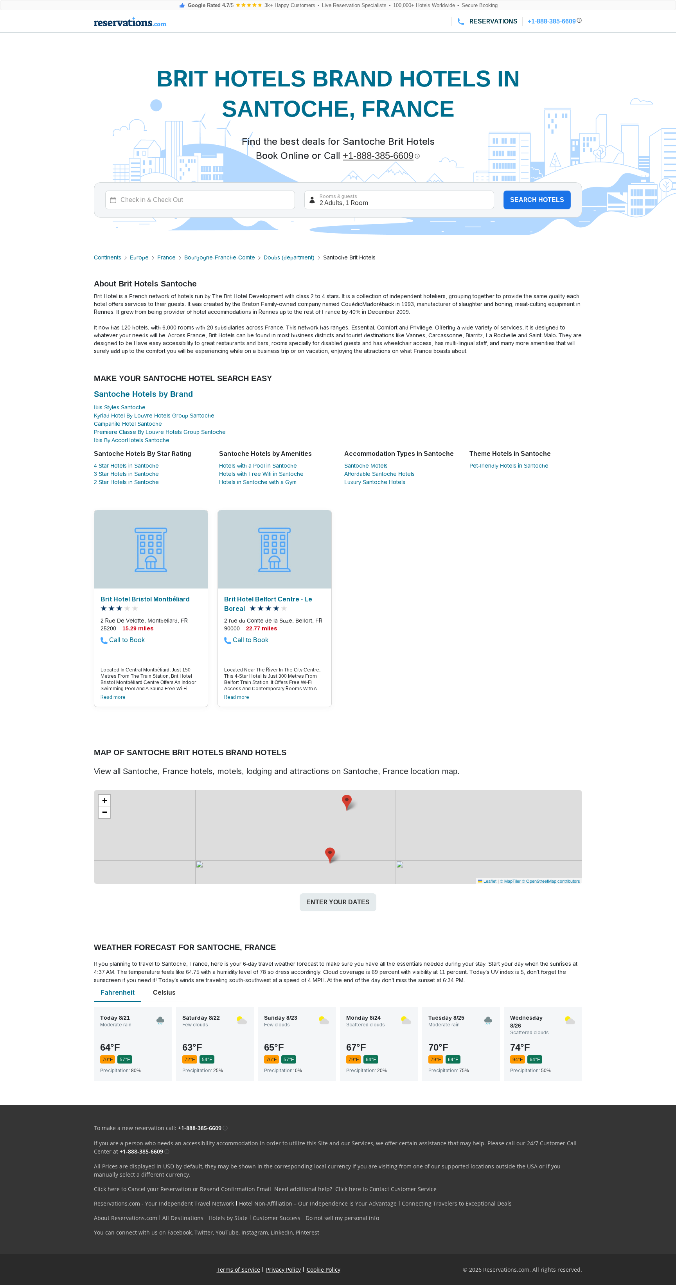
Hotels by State (228, 1218)
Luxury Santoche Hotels (374, 482)
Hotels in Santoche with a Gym (258, 482)
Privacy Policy (283, 1269)
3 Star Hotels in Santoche (126, 474)
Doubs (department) (289, 257)
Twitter (203, 1232)
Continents (107, 257)
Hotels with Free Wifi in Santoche (261, 474)
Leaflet (489, 881)
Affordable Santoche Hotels (379, 474)
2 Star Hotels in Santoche (126, 482)
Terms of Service (238, 1269)
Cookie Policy (323, 1269)
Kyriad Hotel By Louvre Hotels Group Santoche (154, 415)
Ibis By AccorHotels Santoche (131, 440)
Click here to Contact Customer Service (386, 1189)
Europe (139, 257)
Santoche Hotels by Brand (143, 394)
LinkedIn (282, 1232)
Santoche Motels (366, 466)
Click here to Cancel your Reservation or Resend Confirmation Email (182, 1189)
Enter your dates (338, 902)
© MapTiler (510, 881)
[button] (330, 856)
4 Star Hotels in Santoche (126, 466)
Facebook (179, 1232)
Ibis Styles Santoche (120, 407)
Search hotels (537, 199)
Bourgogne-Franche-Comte (219, 257)
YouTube (227, 1232)
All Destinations (182, 1218)
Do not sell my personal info (342, 1218)
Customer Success (276, 1218)
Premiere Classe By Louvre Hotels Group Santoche (160, 432)
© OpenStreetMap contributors (551, 881)
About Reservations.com (125, 1218)
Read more (113, 697)
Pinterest (307, 1232)
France (166, 257)
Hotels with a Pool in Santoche (258, 466)
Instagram (254, 1232)
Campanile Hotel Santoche (128, 424)
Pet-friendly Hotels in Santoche (508, 466)
